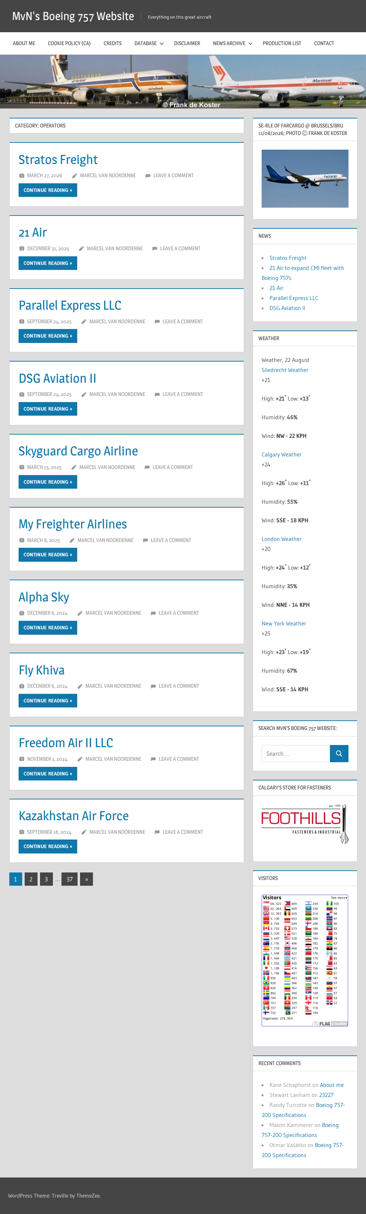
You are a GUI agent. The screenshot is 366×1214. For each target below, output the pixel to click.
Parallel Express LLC (70, 305)
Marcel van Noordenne (108, 175)
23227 (326, 1094)
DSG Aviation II (58, 378)
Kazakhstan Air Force (74, 815)
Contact (324, 43)
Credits (113, 43)
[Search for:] (296, 754)
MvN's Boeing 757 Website (73, 16)
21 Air (33, 232)
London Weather (282, 538)
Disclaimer (187, 43)
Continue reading (46, 190)
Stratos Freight (58, 159)
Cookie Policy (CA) (69, 43)
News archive (229, 43)
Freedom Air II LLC (66, 742)
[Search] (339, 754)
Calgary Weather (282, 454)
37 (69, 879)
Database (145, 43)
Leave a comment (173, 175)
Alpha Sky (44, 597)
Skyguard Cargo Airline (78, 451)
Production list (282, 43)
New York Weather (284, 623)
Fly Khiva (42, 670)
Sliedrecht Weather (286, 369)
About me (24, 43)
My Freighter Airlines (73, 524)
